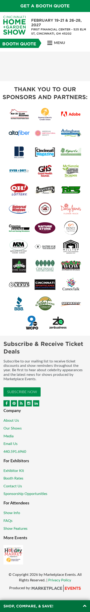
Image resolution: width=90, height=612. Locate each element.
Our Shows (12, 428)
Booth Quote (19, 43)
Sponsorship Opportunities (25, 494)
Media (8, 436)
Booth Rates (13, 478)
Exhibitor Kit (13, 471)
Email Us (10, 444)
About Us (11, 420)
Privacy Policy (59, 580)
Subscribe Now (22, 392)
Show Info (11, 513)
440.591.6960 (14, 451)
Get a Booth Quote (45, 5)
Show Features (15, 528)
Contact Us (12, 486)
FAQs (7, 521)
